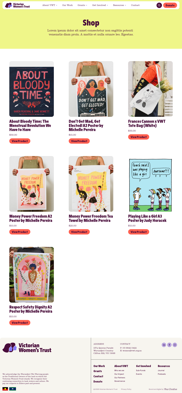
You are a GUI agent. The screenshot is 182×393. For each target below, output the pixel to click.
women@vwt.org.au (132, 350)
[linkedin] (164, 345)
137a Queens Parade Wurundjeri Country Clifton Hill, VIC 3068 (104, 350)
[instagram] (175, 345)
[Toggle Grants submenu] (87, 5)
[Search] (159, 5)
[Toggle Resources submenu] (125, 5)
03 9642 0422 (130, 348)
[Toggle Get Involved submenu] (107, 5)
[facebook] (169, 345)
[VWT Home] (17, 5)
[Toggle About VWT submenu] (57, 5)
